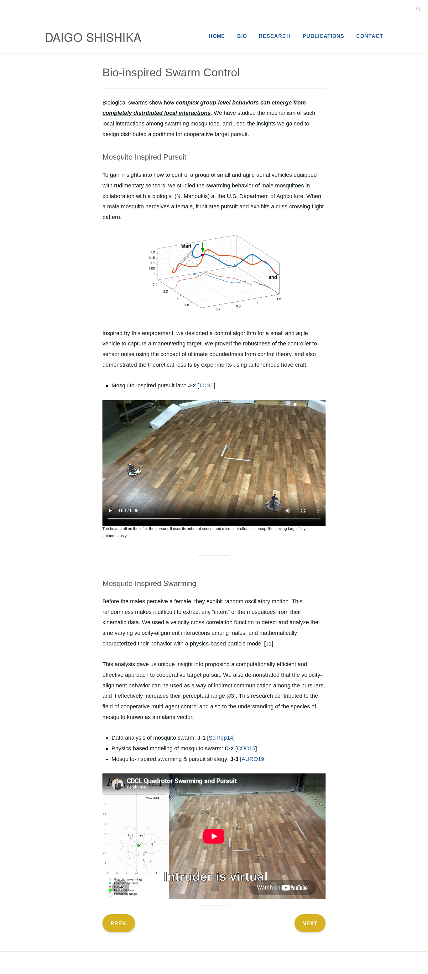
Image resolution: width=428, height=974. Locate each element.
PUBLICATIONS (323, 36)
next (309, 923)
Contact (369, 36)
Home (217, 36)
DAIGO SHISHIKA (93, 36)
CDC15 (246, 748)
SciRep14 (221, 738)
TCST (206, 385)
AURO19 (253, 759)
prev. (119, 923)
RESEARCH (274, 36)
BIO (242, 36)
